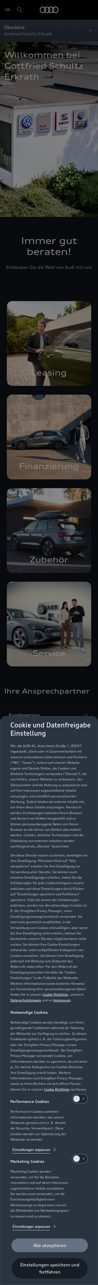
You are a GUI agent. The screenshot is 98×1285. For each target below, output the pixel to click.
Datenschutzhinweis (25, 1000)
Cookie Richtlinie (55, 994)
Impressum (62, 1000)
